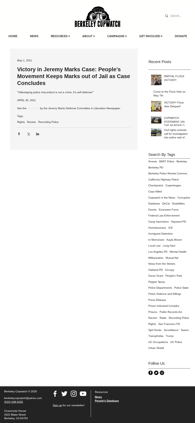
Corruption (183, 197)
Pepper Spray (156, 281)
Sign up (57, 405)
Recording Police (48, 121)
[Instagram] (162, 373)
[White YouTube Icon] (83, 394)
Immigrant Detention (160, 233)
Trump (169, 335)
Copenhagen (173, 185)
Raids (163, 317)
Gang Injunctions (158, 221)
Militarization (155, 257)
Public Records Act (171, 311)
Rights (21, 121)
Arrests (152, 161)
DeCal (166, 203)
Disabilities (178, 203)
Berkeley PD (155, 167)
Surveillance (171, 330)
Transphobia (155, 335)
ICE (170, 227)
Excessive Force (169, 209)
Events (152, 209)
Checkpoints (155, 185)
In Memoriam (156, 239)
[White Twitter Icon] (64, 394)
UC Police (176, 342)
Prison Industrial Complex (163, 305)
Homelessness (157, 227)
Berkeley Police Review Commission (169, 173)
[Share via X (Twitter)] (28, 134)
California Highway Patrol (163, 179)
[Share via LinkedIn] (37, 134)
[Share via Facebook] (19, 134)
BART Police (166, 161)
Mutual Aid (172, 257)
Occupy (169, 269)
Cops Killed (155, 191)
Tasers (185, 330)
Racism (31, 121)
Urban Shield (156, 347)
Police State (181, 287)
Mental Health (178, 251)
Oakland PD (155, 269)
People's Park (173, 275)
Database (154, 203)
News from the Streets (161, 263)
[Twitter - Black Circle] (156, 373)
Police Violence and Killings (164, 293)
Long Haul (169, 245)
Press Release (157, 299)
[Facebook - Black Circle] (150, 373)
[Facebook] (55, 394)
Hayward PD (178, 221)
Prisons (152, 311)
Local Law (154, 245)
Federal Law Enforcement (164, 215)
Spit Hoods (154, 330)
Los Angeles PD (157, 251)
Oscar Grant (155, 275)
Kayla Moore (174, 239)
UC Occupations (158, 342)
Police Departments (160, 287)
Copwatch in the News (161, 197)
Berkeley (182, 161)
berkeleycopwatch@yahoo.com (23, 398)
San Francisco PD (169, 323)
